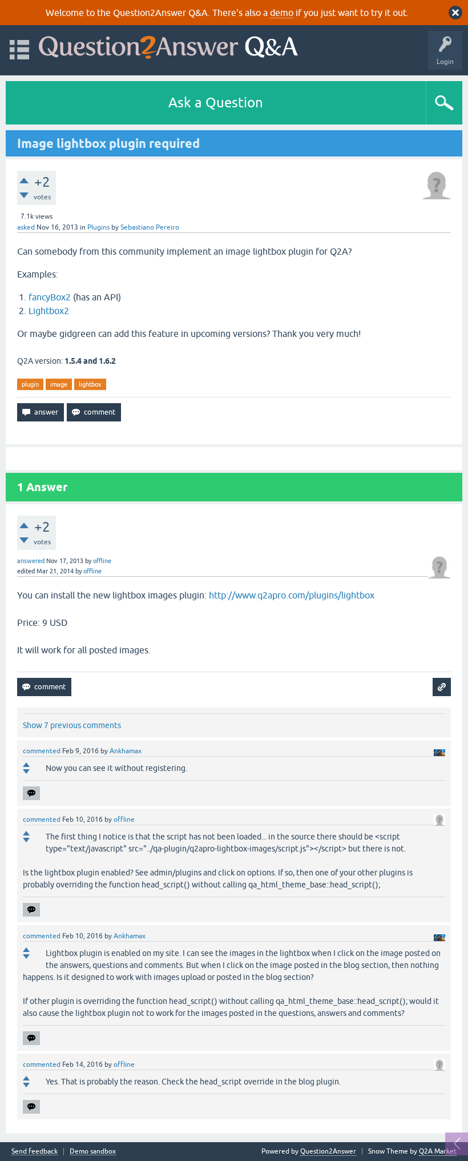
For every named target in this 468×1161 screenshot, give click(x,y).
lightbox (90, 384)
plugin (30, 384)
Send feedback (34, 1151)
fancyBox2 (50, 297)
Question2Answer (328, 1151)
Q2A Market (438, 1151)
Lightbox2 (49, 311)
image (58, 384)
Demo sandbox (93, 1151)
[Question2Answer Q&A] (168, 45)
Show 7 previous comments (72, 725)
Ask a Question (215, 102)
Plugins (98, 227)
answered (31, 560)
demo (281, 12)
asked (26, 227)
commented (41, 751)
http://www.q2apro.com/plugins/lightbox (291, 595)
